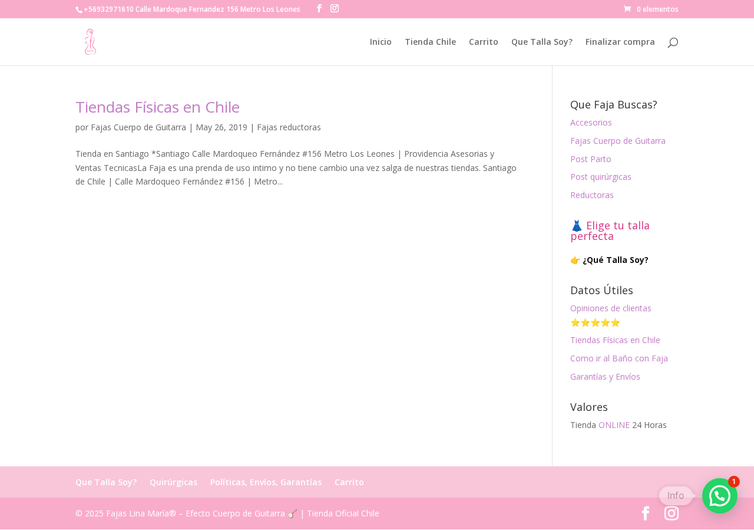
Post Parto (590, 158)
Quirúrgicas (173, 482)
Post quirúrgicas (600, 176)
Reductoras (592, 194)
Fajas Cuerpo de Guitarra (138, 127)
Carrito (483, 42)
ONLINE (614, 424)
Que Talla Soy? (542, 42)
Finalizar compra (620, 42)
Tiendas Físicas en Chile (157, 106)
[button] (720, 495)
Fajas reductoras (289, 127)
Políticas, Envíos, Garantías (266, 482)
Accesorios (591, 122)
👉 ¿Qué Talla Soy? (609, 259)
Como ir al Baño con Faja (619, 358)
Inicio (381, 42)
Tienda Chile (430, 42)
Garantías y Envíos (605, 376)
